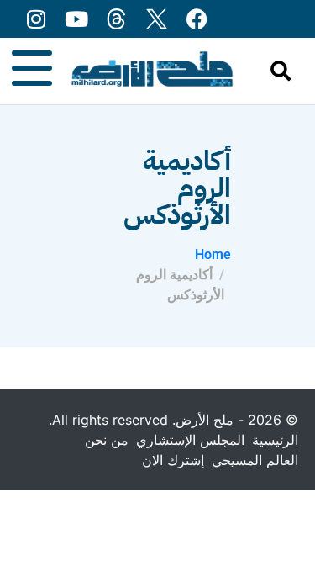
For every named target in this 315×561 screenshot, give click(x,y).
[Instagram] (35, 18)
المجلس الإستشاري (190, 439)
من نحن (107, 439)
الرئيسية (275, 439)
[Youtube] (76, 18)
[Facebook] (196, 18)
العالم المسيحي (255, 460)
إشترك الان (173, 460)
